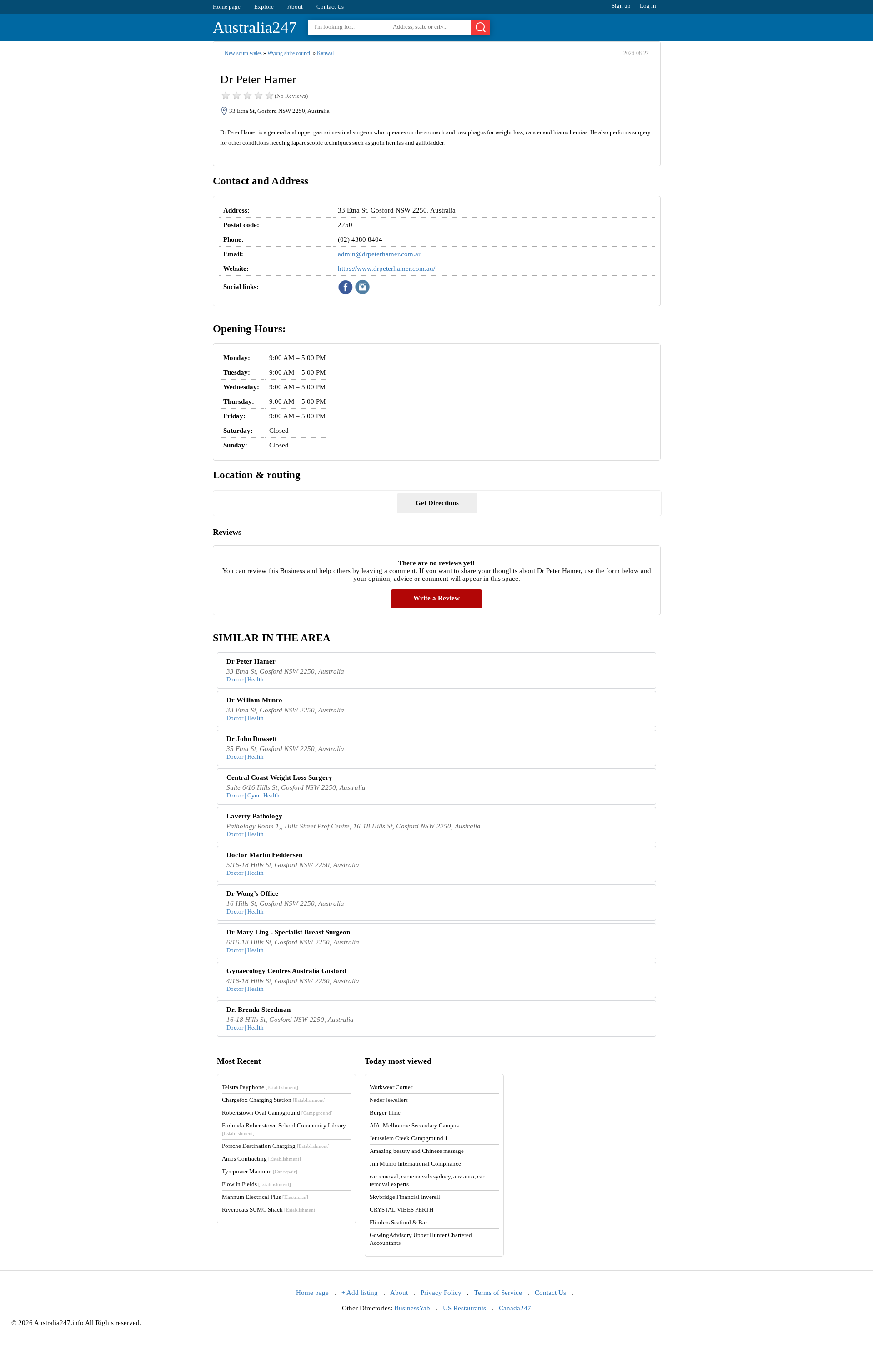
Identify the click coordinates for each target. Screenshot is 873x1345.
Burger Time (385, 1112)
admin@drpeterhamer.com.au (380, 254)
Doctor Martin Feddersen (264, 854)
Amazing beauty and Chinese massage (417, 1150)
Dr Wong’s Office (252, 893)
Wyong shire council (289, 53)
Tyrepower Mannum (259, 1171)
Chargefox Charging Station (274, 1099)
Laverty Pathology (254, 816)
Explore (264, 6)
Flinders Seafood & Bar (398, 1222)
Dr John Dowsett (251, 738)
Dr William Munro (254, 700)
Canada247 (515, 1308)
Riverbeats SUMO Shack (269, 1209)
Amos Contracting (261, 1158)
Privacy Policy (441, 1292)
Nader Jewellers (389, 1099)
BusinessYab (412, 1308)
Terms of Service (498, 1292)
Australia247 (255, 27)
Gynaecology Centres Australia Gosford (286, 970)
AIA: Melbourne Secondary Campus (414, 1125)
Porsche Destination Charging (276, 1145)
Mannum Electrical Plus (265, 1196)
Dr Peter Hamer (251, 661)
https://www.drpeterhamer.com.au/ (386, 268)
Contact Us (330, 6)
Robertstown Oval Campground (277, 1112)
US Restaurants (464, 1308)
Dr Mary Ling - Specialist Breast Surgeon (288, 932)
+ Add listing (359, 1292)
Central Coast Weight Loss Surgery (279, 777)
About (295, 6)
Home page (227, 6)
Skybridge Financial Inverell (405, 1196)
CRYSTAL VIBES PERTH (401, 1209)
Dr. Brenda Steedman (258, 1009)
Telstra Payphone (260, 1087)
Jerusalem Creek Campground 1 (409, 1138)
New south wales (243, 53)
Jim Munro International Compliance (415, 1163)
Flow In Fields (256, 1184)
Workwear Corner (391, 1087)
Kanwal (325, 53)
